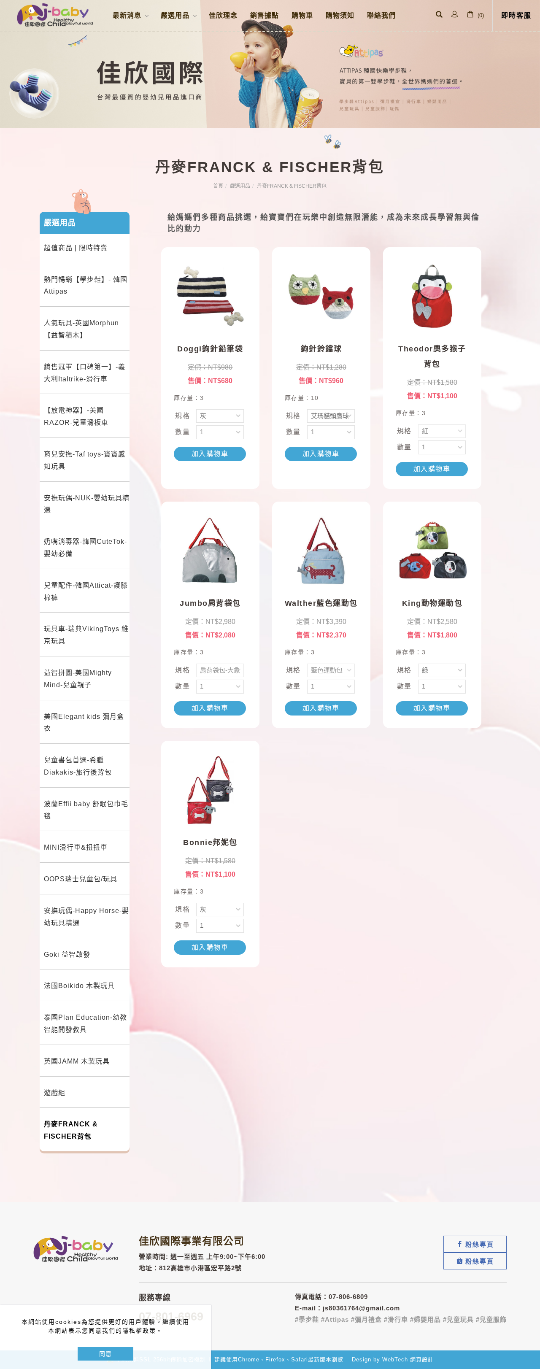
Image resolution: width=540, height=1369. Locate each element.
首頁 (218, 186)
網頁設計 (422, 1359)
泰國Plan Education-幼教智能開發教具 (85, 1023)
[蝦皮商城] (475, 1261)
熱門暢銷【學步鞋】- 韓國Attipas (85, 285)
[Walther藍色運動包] (321, 550)
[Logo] (55, 14)
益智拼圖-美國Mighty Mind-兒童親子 (78, 679)
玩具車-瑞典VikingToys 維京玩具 (86, 635)
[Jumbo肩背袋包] (210, 550)
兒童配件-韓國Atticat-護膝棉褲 (86, 591)
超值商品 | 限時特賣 (76, 247)
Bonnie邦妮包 (210, 842)
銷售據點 (264, 15)
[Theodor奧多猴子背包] (432, 295)
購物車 (302, 15)
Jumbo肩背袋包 (210, 603)
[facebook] (475, 1244)
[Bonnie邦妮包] (210, 789)
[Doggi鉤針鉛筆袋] (210, 295)
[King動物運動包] (432, 550)
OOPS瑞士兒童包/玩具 (80, 879)
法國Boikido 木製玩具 (79, 985)
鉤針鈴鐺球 (321, 349)
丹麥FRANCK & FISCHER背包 (292, 186)
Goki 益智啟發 (67, 954)
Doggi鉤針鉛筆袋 (210, 349)
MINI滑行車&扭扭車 (76, 847)
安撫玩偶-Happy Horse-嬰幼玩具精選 (86, 916)
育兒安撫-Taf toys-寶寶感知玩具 (84, 460)
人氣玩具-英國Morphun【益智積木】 (81, 329)
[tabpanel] (270, 64)
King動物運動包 (432, 603)
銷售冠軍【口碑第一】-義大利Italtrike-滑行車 (84, 373)
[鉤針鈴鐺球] (321, 295)
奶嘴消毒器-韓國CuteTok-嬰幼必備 (85, 547)
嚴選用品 (240, 186)
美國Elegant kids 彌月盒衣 (84, 722)
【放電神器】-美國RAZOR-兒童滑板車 (76, 416)
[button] (439, 15)
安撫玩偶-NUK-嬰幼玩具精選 (87, 504)
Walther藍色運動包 (321, 603)
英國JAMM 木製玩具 (77, 1061)
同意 (105, 1353)
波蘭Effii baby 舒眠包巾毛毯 (86, 810)
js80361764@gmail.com (361, 1308)
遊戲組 (54, 1092)
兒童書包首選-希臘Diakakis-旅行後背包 (78, 766)
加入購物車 (210, 453)
